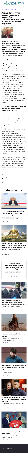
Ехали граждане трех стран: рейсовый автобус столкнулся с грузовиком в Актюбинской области (13, 302)
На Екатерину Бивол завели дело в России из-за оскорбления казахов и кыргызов (13, 399)
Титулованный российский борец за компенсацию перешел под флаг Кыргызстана (13, 367)
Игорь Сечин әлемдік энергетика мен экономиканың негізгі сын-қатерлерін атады (12, 213)
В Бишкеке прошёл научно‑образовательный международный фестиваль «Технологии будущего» (14, 266)
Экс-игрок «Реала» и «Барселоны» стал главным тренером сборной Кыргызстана (12, 431)
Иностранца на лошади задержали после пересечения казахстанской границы (13, 334)
